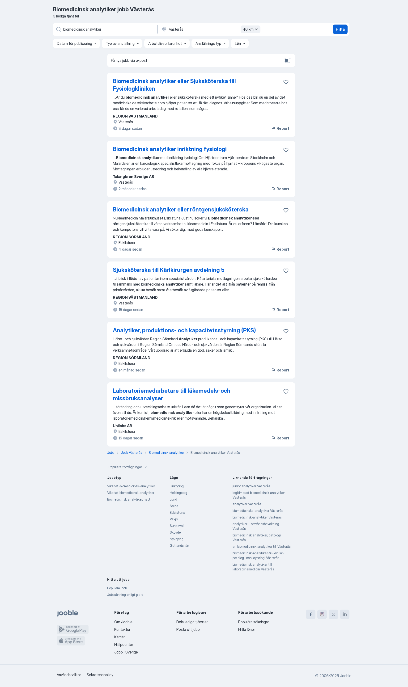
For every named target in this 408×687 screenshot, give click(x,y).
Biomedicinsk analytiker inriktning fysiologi (170, 149)
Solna (174, 506)
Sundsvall (177, 526)
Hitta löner (246, 629)
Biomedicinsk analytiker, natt (128, 499)
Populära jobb (117, 588)
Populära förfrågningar (125, 467)
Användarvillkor (69, 674)
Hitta (340, 29)
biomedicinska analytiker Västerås (258, 511)
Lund (173, 499)
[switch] (287, 60)
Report (282, 128)
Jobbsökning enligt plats (125, 595)
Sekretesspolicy (100, 674)
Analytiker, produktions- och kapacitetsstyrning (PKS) (184, 330)
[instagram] (322, 614)
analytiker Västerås (247, 504)
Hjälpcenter (123, 644)
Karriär (119, 637)
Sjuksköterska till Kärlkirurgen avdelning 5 (169, 269)
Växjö (174, 519)
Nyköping (176, 539)
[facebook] (310, 614)
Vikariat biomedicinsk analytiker (130, 493)
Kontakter (122, 629)
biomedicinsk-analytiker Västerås (257, 517)
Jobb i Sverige (126, 652)
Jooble (345, 675)
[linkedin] (344, 614)
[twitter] (333, 614)
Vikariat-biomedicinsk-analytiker (131, 486)
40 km (248, 29)
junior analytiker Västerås (251, 486)
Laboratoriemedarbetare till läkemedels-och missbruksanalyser (171, 394)
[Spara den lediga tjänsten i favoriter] (286, 82)
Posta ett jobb (188, 629)
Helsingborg (178, 493)
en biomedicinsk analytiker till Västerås (262, 546)
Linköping (177, 486)
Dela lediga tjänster (192, 622)
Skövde (175, 532)
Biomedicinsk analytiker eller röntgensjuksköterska (181, 209)
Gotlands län (179, 546)
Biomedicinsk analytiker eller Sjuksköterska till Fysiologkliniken (174, 85)
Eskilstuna (177, 512)
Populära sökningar (253, 622)
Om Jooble (123, 622)
